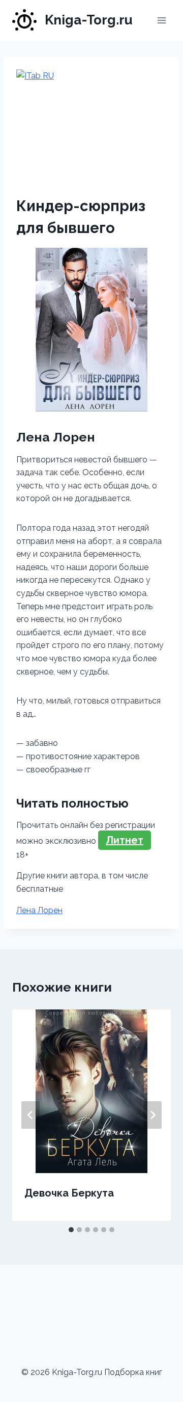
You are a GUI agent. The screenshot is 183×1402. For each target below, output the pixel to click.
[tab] (71, 1229)
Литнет (124, 840)
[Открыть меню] (161, 20)
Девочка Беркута (69, 1193)
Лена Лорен (39, 910)
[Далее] (152, 1115)
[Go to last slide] (30, 1115)
